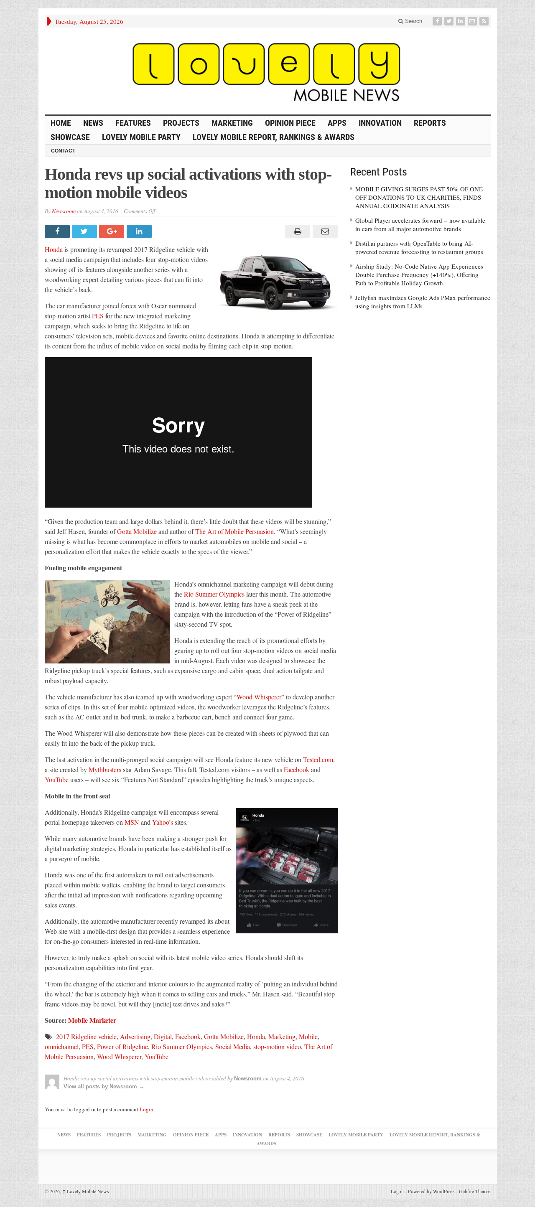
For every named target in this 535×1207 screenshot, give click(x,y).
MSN (132, 822)
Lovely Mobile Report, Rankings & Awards (273, 137)
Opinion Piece (290, 123)
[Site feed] (485, 21)
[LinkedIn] (461, 21)
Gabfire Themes (475, 1191)
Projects (181, 123)
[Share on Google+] (112, 231)
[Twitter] (450, 21)
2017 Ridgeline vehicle (86, 1036)
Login (146, 1109)
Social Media (232, 1046)
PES (98, 315)
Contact (63, 151)
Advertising (135, 1036)
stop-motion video (277, 1046)
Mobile (308, 1036)
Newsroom (64, 211)
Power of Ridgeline (122, 1046)
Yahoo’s (162, 822)
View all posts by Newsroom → (104, 1086)
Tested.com (318, 759)
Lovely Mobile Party (141, 137)
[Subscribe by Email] (473, 21)
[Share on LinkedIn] (140, 231)
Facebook (296, 769)
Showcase (70, 137)
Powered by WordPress (431, 1191)
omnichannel (62, 1046)
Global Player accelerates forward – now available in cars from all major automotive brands (420, 224)
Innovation (380, 123)
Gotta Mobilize (137, 531)
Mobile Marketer (92, 1020)
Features (133, 123)
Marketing (232, 123)
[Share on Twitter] (85, 231)
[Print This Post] (296, 231)
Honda (54, 249)
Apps (337, 123)
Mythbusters (105, 769)
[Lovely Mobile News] (268, 71)
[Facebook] (438, 21)
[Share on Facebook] (58, 231)
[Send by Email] (323, 231)
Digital (163, 1036)
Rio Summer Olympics (214, 594)
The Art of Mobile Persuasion (234, 531)
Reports (430, 123)
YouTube (57, 779)
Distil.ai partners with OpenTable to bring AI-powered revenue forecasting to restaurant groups (419, 247)
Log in (397, 1191)
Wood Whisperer (259, 696)
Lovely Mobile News (85, 1191)
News (93, 123)
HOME (61, 123)
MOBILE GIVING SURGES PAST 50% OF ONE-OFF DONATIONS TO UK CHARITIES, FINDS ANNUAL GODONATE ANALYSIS (420, 197)
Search (412, 21)
